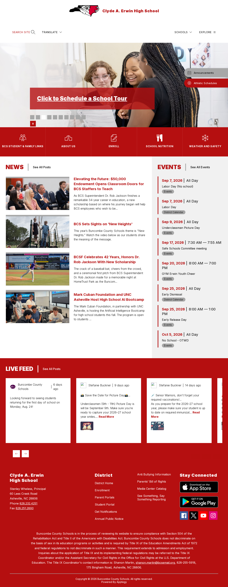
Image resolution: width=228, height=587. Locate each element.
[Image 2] (38, 117)
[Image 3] (44, 117)
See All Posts (42, 167)
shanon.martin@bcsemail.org (155, 562)
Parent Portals (104, 497)
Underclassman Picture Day (181, 228)
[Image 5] (55, 117)
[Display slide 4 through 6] (195, 456)
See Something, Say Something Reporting (151, 497)
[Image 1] (32, 117)
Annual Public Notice (109, 519)
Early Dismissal (172, 294)
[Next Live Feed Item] (25, 453)
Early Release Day (174, 319)
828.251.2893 (24, 508)
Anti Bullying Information (154, 474)
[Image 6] (61, 117)
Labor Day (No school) (177, 186)
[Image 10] (83, 117)
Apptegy (122, 581)
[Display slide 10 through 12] (217, 456)
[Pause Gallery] (33, 124)
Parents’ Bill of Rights (151, 481)
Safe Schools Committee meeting (184, 248)
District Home (104, 483)
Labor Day (169, 207)
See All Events (200, 167)
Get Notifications (106, 511)
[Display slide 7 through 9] (206, 456)
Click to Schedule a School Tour (82, 98)
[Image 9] (78, 117)
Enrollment (102, 490)
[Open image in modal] (87, 426)
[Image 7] (66, 117)
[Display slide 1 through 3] (184, 456)
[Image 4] (49, 117)
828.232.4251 (28, 503)
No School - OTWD (175, 340)
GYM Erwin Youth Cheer (178, 274)
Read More (106, 416)
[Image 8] (72, 117)
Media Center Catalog (151, 488)
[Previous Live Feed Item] (16, 453)
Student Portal (104, 504)
